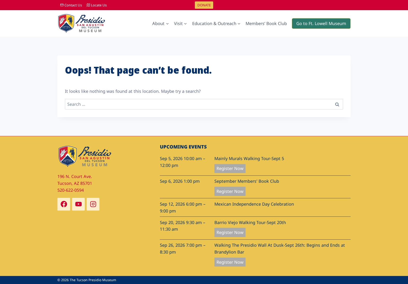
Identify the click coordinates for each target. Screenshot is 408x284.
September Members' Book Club (246, 181)
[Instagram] (93, 204)
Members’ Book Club (266, 23)
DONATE (204, 5)
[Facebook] (63, 204)
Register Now (230, 168)
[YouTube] (78, 204)
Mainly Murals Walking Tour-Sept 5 (249, 158)
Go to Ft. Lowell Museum (321, 23)
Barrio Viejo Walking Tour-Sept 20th (250, 222)
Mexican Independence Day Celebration (254, 204)
